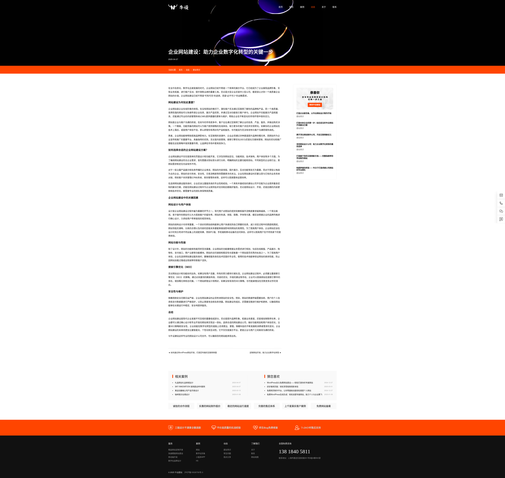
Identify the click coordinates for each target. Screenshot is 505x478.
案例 (302, 6)
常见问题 (227, 453)
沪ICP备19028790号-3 (193, 472)
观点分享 (227, 457)
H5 (197, 460)
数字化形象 (200, 453)
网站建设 (189, 95)
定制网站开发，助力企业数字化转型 (265, 352)
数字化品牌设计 (174, 460)
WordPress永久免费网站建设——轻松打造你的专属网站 (290, 382)
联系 (334, 6)
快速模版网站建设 (175, 453)
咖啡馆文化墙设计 (182, 394)
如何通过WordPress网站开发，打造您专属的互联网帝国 (192, 352)
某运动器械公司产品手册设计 (187, 390)
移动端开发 (173, 457)
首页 (281, 6)
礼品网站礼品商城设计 (184, 382)
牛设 (172, 335)
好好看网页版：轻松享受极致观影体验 (282, 386)
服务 (291, 6)
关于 (324, 6)
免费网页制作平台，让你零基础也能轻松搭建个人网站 (289, 390)
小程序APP (200, 457)
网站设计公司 (195, 335)
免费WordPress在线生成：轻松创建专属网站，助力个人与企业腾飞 (294, 394)
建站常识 (196, 69)
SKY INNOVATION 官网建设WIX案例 (190, 386)
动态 (313, 6)
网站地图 (255, 457)
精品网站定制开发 (175, 449)
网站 (198, 449)
